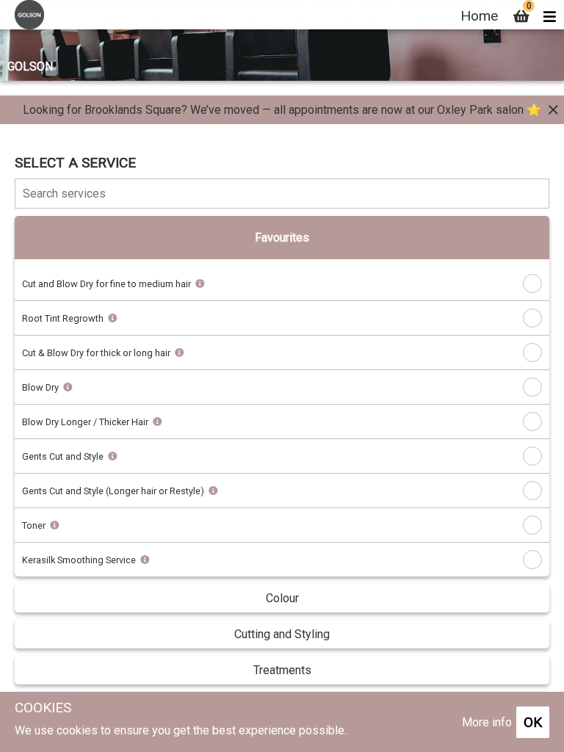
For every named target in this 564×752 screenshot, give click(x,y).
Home (479, 15)
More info (487, 722)
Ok (533, 722)
